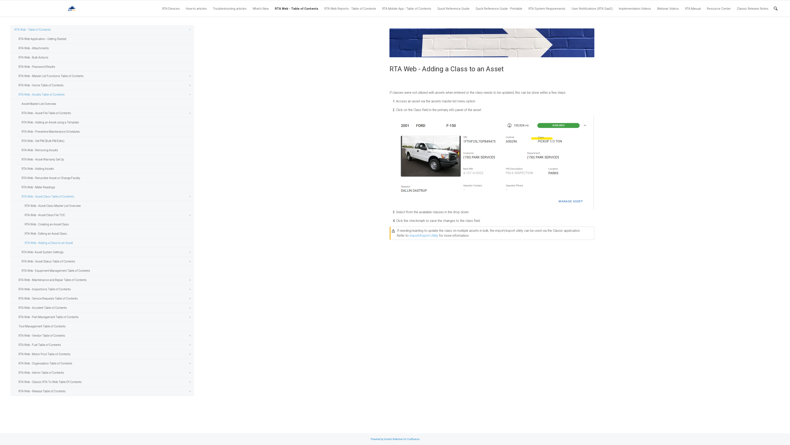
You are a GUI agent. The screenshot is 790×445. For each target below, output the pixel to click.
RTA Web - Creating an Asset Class (47, 224)
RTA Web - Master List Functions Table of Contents (51, 76)
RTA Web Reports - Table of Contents (350, 9)
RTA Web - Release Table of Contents (42, 391)
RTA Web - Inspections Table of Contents (45, 289)
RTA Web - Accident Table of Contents (43, 307)
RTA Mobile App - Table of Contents (406, 9)
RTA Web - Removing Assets (40, 150)
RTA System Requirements (547, 9)
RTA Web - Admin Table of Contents (41, 372)
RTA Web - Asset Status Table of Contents (48, 261)
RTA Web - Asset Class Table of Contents (48, 196)
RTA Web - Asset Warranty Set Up (43, 159)
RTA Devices (171, 9)
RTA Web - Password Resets (37, 66)
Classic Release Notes (752, 9)
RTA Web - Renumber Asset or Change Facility (51, 178)
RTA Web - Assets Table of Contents (42, 94)
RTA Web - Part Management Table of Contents (49, 317)
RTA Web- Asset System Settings (43, 252)
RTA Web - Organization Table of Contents (45, 363)
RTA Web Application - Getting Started (42, 39)
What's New (261, 9)
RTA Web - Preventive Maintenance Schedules (51, 131)
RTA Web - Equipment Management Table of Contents (56, 270)
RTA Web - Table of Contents (296, 9)
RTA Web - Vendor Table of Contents (42, 335)
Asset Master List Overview (39, 103)
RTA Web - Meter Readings (38, 187)
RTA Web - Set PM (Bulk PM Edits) (43, 141)
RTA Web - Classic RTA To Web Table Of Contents (50, 382)
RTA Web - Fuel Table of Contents (40, 345)
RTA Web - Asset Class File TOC (45, 215)
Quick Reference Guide (453, 9)
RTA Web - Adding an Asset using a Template (50, 122)
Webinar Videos (668, 9)
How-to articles (196, 9)
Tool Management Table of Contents (42, 326)
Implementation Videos (635, 9)
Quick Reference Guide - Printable (499, 9)
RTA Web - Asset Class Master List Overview (53, 205)
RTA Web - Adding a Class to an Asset (49, 243)
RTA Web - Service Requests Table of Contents (48, 298)
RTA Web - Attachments (34, 48)
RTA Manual (693, 9)
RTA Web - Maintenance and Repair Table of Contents (53, 280)
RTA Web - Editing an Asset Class (46, 233)
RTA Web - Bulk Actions (33, 57)
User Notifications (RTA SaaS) (592, 9)
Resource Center (719, 9)
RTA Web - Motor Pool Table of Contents (44, 354)
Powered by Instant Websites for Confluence (395, 439)
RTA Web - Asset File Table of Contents (46, 113)
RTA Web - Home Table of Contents (41, 85)
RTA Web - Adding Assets (38, 168)
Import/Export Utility (423, 236)
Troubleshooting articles (229, 9)
